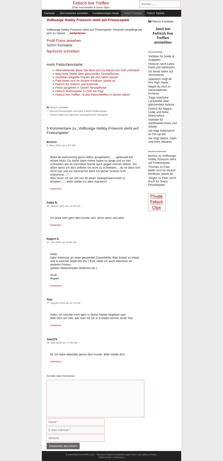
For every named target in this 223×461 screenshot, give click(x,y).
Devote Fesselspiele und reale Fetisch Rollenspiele (78, 111)
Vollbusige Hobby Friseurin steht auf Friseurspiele (162, 159)
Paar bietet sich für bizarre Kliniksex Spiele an (161, 170)
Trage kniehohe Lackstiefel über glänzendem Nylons (161, 101)
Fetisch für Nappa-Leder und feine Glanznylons (160, 112)
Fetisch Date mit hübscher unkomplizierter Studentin (79, 114)
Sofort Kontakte (59, 45)
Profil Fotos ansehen (64, 40)
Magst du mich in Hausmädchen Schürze (159, 90)
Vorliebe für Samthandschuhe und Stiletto (162, 123)
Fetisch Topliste (155, 13)
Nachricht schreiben (63, 51)
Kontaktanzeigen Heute (106, 13)
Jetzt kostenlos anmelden (73, 13)
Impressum (118, 457)
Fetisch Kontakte (132, 13)
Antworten (55, 188)
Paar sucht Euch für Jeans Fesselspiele (162, 181)
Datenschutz (105, 457)
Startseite (49, 13)
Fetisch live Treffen (91, 3)
